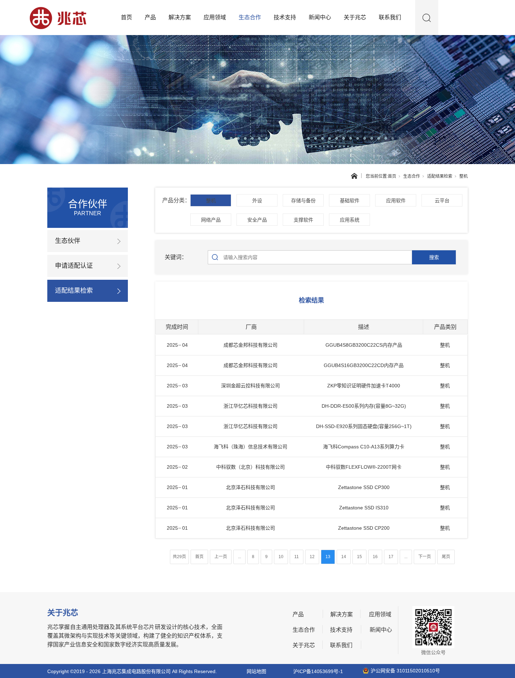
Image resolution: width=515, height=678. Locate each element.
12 (312, 556)
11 (296, 556)
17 (391, 556)
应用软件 (396, 200)
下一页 (424, 556)
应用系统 (349, 220)
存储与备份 (303, 200)
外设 (257, 200)
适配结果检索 (439, 176)
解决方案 (180, 17)
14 (343, 556)
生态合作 (250, 17)
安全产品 (257, 220)
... (239, 556)
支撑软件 (303, 220)
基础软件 (349, 200)
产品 (150, 17)
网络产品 (211, 220)
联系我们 (390, 17)
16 (375, 556)
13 (327, 556)
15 (359, 556)
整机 (211, 200)
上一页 (220, 556)
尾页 (446, 556)
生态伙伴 (67, 240)
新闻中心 (320, 17)
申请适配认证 (74, 265)
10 (281, 556)
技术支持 (285, 17)
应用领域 (215, 17)
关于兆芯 (355, 17)
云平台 (442, 200)
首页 (126, 17)
